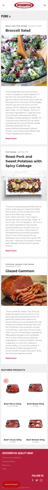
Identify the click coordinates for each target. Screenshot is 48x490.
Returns (6, 465)
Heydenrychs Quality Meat (19, 487)
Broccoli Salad (18, 30)
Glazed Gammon (20, 271)
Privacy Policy (8, 461)
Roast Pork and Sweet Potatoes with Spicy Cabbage (24, 161)
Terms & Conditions (11, 458)
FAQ (4, 469)
